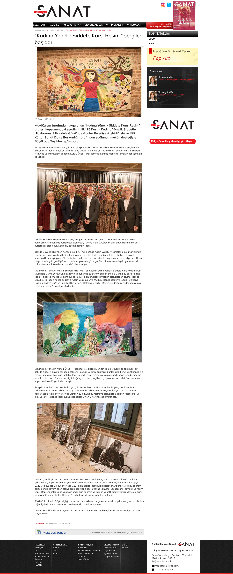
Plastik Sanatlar (42, 553)
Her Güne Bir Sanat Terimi (172, 51)
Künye (125, 547)
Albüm (56, 547)
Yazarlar (38, 562)
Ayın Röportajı (110, 553)
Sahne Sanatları (42, 556)
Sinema (38, 559)
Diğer (60, 30)
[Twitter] (169, 5)
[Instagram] (163, 5)
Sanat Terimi (84, 559)
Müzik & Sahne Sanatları (89, 550)
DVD (55, 550)
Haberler (52, 30)
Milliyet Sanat (41, 30)
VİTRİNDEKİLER (114, 24)
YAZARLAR (39, 24)
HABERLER (54, 24)
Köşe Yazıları (109, 550)
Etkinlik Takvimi (159, 34)
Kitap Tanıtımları (111, 556)
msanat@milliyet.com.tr (167, 565)
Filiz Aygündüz (176, 79)
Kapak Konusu (110, 547)
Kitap (55, 553)
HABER (38, 565)
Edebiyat (39, 547)
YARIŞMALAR (134, 24)
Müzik (37, 550)
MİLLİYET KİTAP (72, 24)
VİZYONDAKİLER (94, 24)
